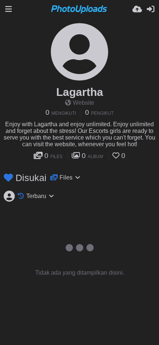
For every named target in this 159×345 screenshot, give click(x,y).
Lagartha (79, 92)
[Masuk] (150, 9)
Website (83, 103)
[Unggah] (137, 9)
